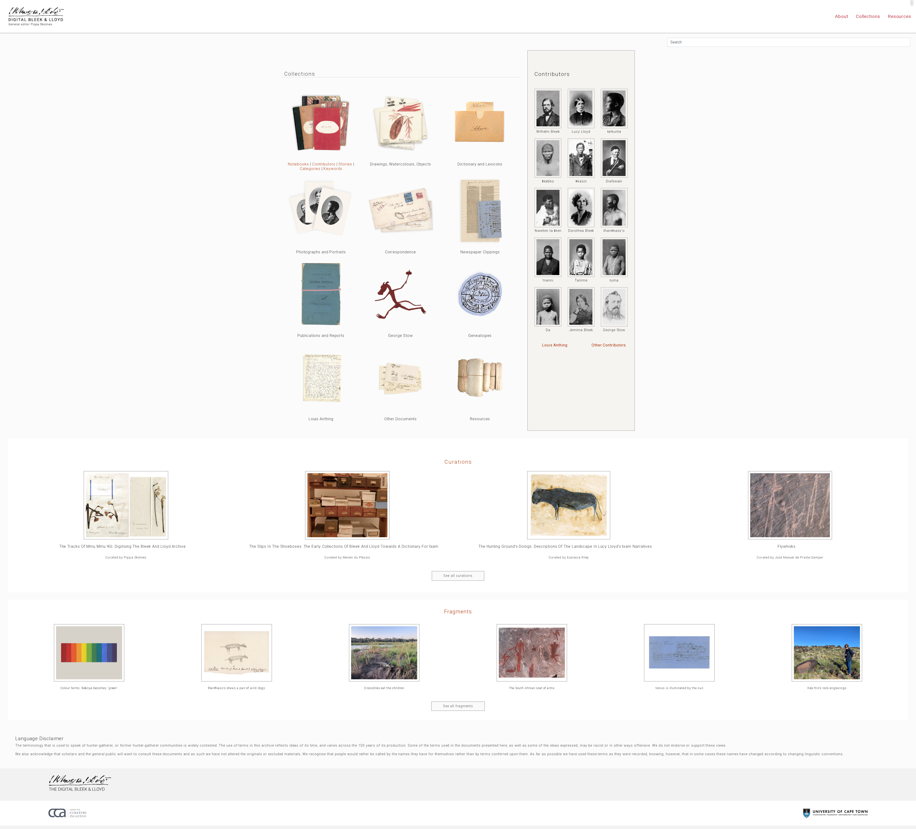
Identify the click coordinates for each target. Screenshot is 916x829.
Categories (310, 168)
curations (458, 462)
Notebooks (298, 164)
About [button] (841, 16)
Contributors (323, 164)
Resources (899, 16)
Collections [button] (868, 16)
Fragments (458, 611)
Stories (345, 164)
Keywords (332, 168)
